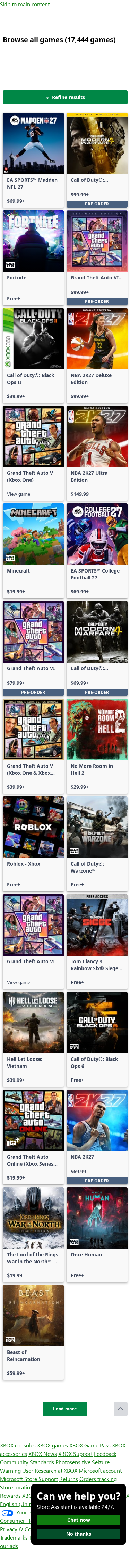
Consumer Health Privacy (30, 1520)
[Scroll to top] (121, 1409)
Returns (68, 1478)
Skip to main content (25, 4)
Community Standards (27, 1462)
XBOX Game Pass (90, 1445)
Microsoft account (100, 1470)
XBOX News (42, 1453)
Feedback (105, 1453)
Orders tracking (98, 1478)
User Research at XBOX (50, 1470)
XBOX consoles (18, 1445)
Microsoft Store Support (29, 1478)
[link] (33, 160)
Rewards (10, 1495)
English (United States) (27, 1503)
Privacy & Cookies (22, 1529)
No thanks (78, 1534)
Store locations (18, 1487)
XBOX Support (75, 1453)
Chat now (78, 1520)
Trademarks (14, 1537)
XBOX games (52, 1445)
